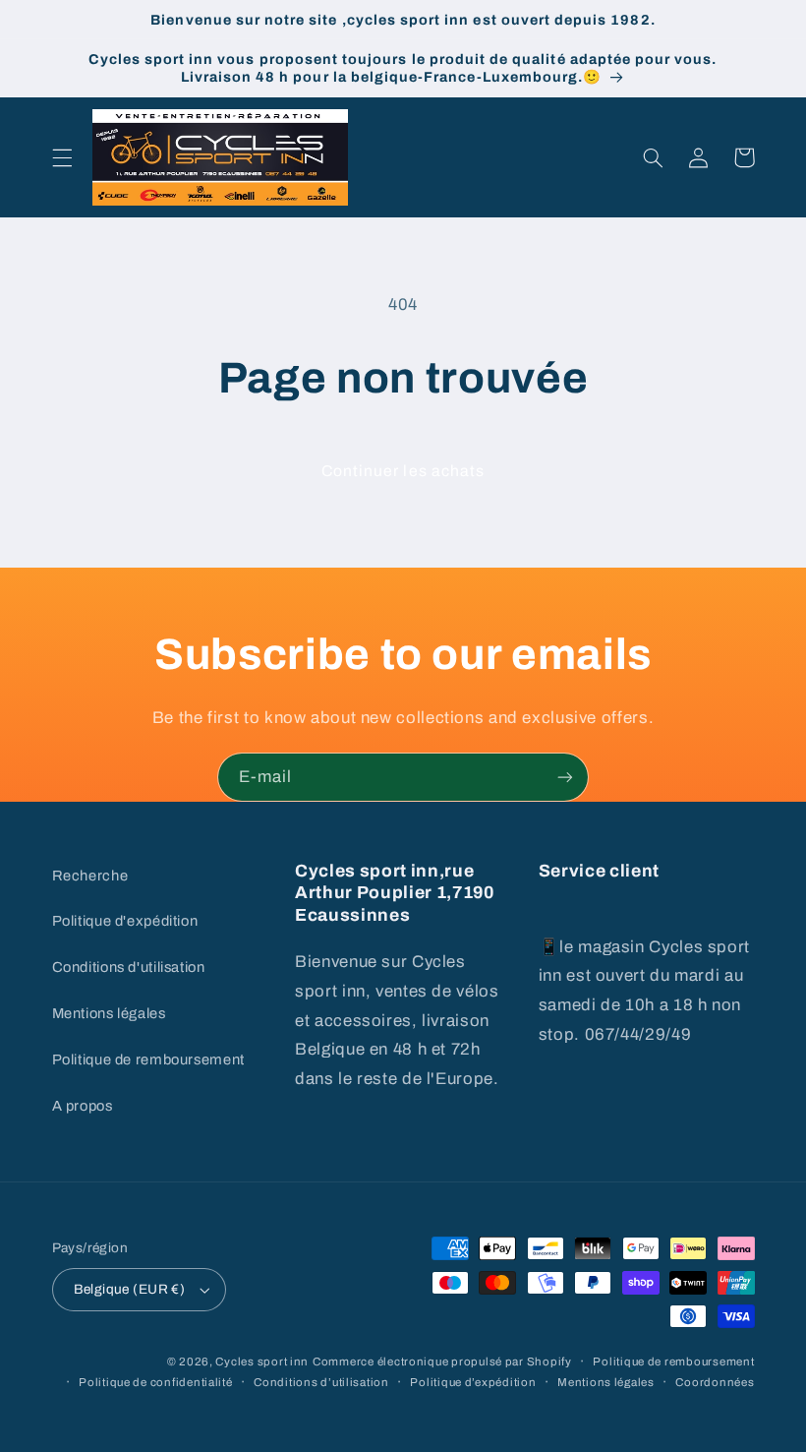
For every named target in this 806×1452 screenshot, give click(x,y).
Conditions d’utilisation (321, 1382)
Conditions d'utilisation (128, 967)
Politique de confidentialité (156, 1382)
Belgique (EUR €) (130, 1289)
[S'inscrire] (565, 777)
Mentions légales (109, 1013)
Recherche (90, 875)
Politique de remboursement (148, 1059)
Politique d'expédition (125, 921)
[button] (62, 157)
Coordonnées (714, 1382)
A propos (82, 1106)
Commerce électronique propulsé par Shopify (442, 1361)
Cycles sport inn (262, 1361)
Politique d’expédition (473, 1382)
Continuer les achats (403, 470)
